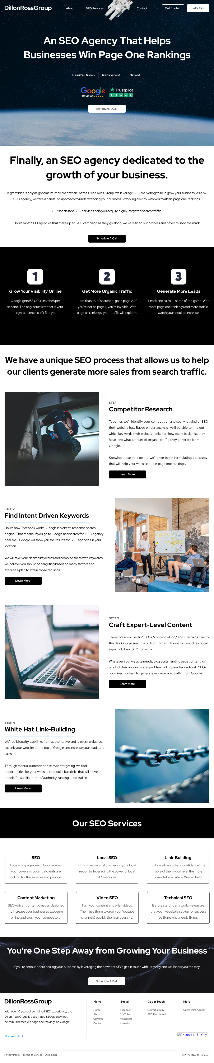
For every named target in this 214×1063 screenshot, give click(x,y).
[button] (70, 8)
